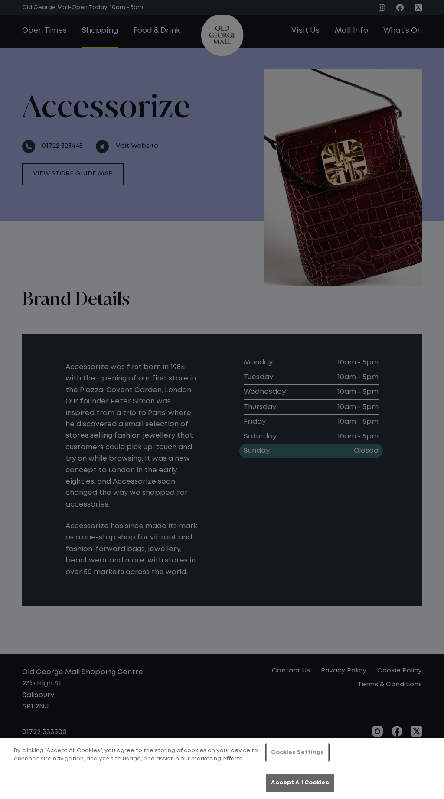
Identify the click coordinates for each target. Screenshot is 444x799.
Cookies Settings (297, 752)
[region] (222, 768)
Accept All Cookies (300, 782)
